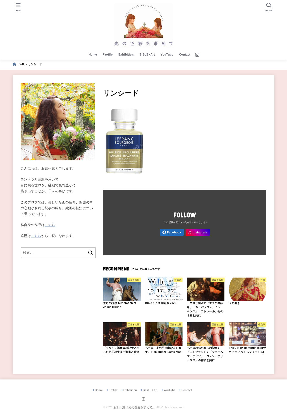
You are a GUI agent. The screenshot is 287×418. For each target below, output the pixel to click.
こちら (50, 225)
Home (93, 54)
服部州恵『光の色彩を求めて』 (134, 407)
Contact (184, 54)
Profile (108, 54)
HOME (21, 64)
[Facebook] (172, 232)
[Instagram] (197, 54)
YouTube (167, 54)
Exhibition (126, 54)
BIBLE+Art (147, 54)
